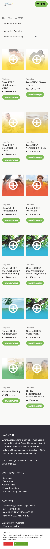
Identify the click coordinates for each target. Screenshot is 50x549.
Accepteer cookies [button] (20, 544)
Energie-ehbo (8, 481)
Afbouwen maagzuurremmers (16, 491)
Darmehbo (7, 478)
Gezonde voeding (10, 488)
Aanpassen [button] (8, 544)
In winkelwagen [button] (11, 97)
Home (5, 18)
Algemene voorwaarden (13, 522)
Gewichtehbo (8, 484)
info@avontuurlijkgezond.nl (22, 505)
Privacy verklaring (10, 526)
